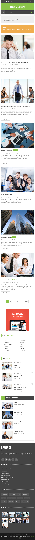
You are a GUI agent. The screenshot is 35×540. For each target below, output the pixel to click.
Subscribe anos (6, 479)
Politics (5, 340)
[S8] (26, 520)
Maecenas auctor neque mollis (20, 364)
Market (27, 498)
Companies (7, 346)
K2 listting (16, 153)
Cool (4, 498)
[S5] (5, 520)
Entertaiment (23, 340)
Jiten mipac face (18, 412)
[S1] (5, 514)
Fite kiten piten (18, 402)
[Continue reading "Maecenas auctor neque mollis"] (7, 365)
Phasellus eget (6, 484)
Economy (6, 342)
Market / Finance (8, 344)
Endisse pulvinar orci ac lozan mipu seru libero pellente (15, 106)
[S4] (26, 514)
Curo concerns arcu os (8, 477)
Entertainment (11, 498)
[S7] (19, 520)
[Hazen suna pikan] (17, 222)
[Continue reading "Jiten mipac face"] (7, 415)
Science (11, 501)
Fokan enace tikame (6, 194)
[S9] (5, 525)
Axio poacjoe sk (6, 475)
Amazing (5, 494)
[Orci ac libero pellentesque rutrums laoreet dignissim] (17, 47)
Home (6, 19)
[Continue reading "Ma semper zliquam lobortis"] (7, 377)
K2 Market (16, 64)
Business (22, 342)
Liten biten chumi (18, 422)
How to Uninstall (6, 469)
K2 (10, 19)
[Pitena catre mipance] (17, 135)
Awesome (12, 494)
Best (19, 494)
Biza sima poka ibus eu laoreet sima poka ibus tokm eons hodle (20, 387)
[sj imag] (17, 7)
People (21, 346)
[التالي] (21, 301)
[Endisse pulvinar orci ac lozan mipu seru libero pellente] (17, 91)
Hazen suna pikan (6, 237)
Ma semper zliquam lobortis (19, 375)
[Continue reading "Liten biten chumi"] (7, 425)
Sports (21, 344)
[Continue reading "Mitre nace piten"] (7, 435)
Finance (20, 498)
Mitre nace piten (18, 431)
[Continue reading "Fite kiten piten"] (7, 405)
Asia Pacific (22, 351)
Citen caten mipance (6, 280)
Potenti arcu (5, 473)
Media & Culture (8, 351)
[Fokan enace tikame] (17, 179)
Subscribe (4, 471)
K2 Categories (16, 19)
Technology (7, 348)
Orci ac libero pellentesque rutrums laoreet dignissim (15, 62)
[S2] (12, 514)
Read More (5, 75)
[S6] (12, 520)
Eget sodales (5, 482)
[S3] (19, 514)
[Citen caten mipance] (17, 264)
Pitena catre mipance (7, 150)
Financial (22, 348)
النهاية (26, 301)
